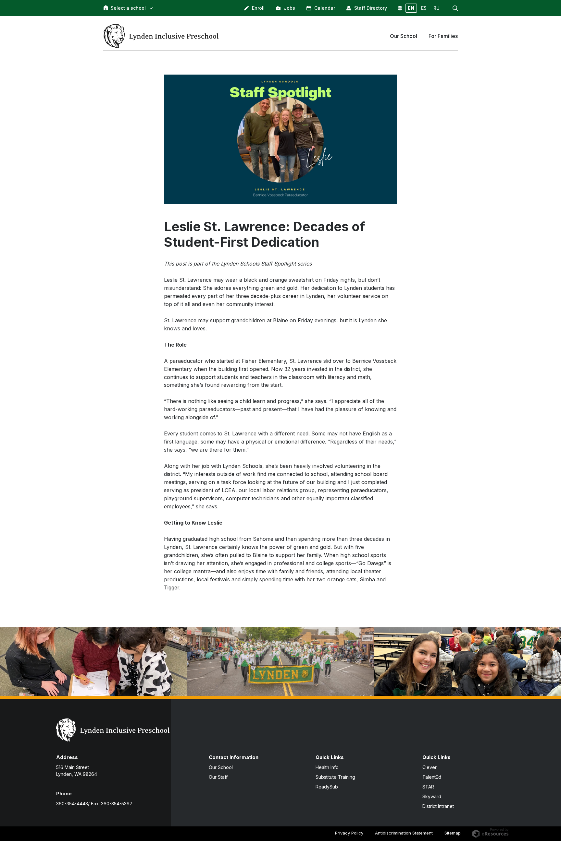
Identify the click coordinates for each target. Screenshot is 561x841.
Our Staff (218, 777)
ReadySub (327, 786)
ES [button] (424, 8)
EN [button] (411, 8)
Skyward (431, 796)
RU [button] (436, 8)
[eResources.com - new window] (490, 832)
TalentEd (431, 777)
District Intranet (438, 806)
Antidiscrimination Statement (404, 832)
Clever (429, 767)
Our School (221, 767)
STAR (428, 786)
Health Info (327, 767)
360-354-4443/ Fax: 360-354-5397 (94, 803)
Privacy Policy (349, 832)
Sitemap (452, 832)
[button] (455, 8)
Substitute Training (335, 777)
